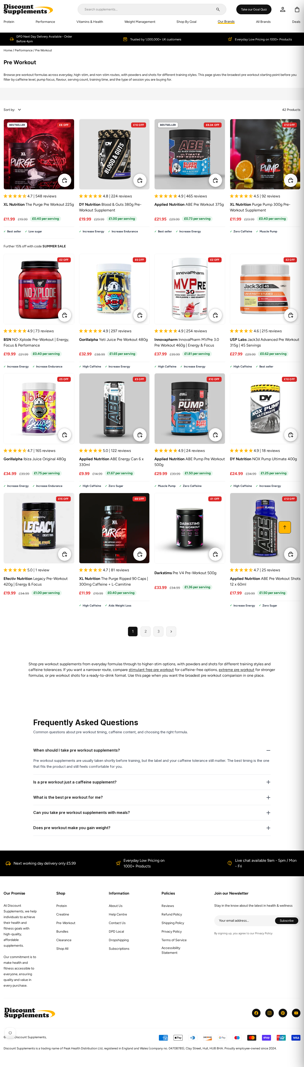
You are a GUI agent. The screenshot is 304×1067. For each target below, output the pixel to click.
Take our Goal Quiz (254, 9)
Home (8, 50)
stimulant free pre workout (151, 669)
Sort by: (9, 110)
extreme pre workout (236, 669)
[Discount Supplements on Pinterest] (283, 1013)
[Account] (283, 9)
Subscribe (289, 921)
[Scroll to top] (285, 527)
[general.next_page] (171, 631)
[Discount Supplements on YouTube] (296, 1013)
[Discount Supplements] (28, 9)
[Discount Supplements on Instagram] (269, 1013)
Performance (24, 50)
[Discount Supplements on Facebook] (256, 1013)
